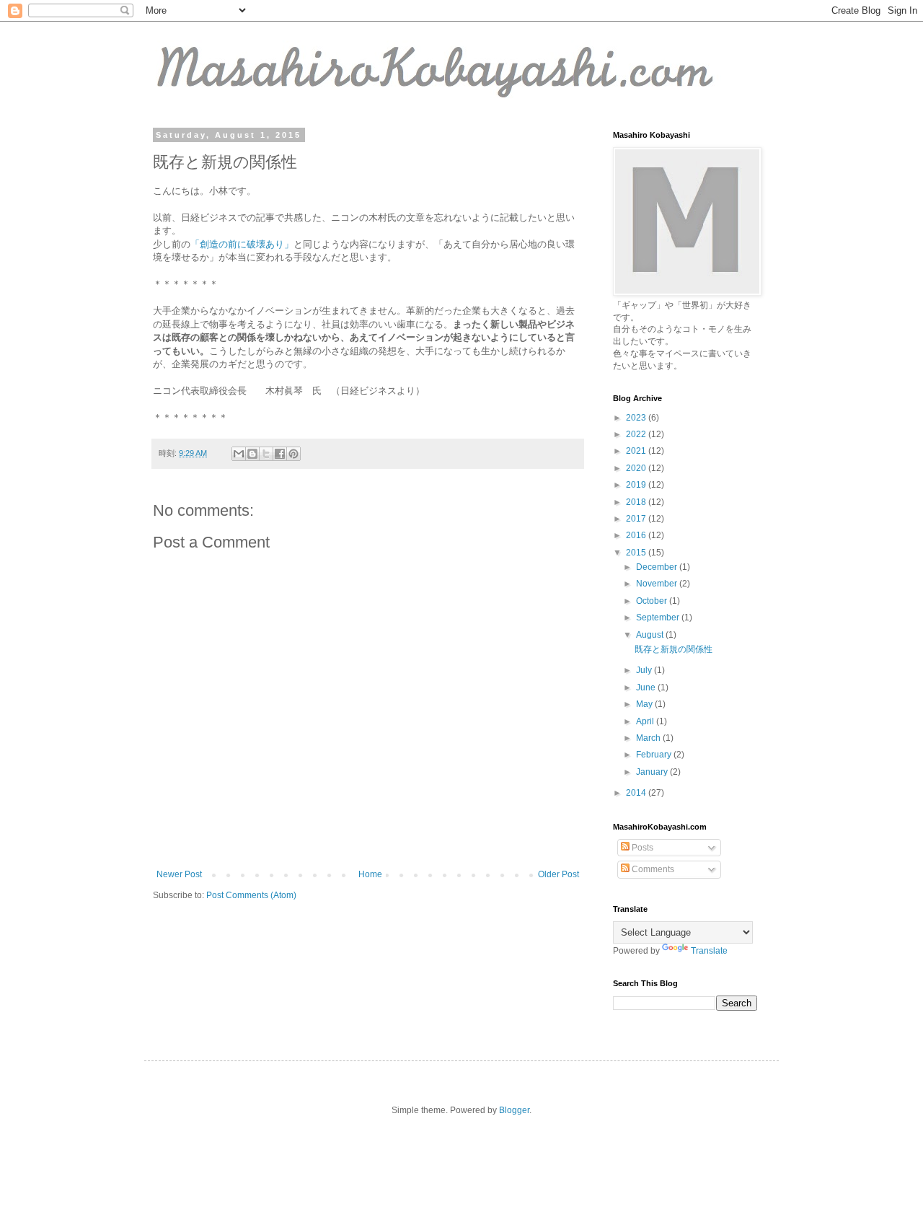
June (647, 687)
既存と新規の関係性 (673, 649)
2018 (637, 502)
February (655, 755)
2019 (637, 485)
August (651, 635)
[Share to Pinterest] (293, 454)
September (658, 617)
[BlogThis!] (252, 454)
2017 (637, 519)
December (657, 567)
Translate (709, 951)
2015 (637, 553)
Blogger (514, 1110)
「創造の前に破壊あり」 (241, 244)
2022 (637, 434)
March (649, 738)
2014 (637, 793)
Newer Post (179, 874)
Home (370, 874)
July (645, 670)
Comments (652, 869)
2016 (637, 535)
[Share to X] (266, 454)
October (652, 601)
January (653, 772)
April (646, 721)
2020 (637, 468)
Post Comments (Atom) (251, 895)
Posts (641, 848)
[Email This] (238, 454)
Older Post (558, 874)
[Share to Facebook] (280, 454)
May (645, 704)
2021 (637, 451)
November (657, 584)
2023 (637, 418)
